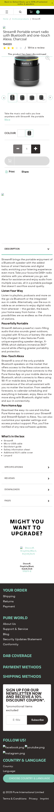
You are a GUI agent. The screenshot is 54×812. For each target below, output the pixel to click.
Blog (6, 634)
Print (11, 171)
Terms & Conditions (15, 798)
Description (12, 248)
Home (5, 19)
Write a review (36, 47)
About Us (9, 624)
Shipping (9, 596)
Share (25, 172)
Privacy (33, 798)
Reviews (9, 478)
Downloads (12, 489)
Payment (9, 606)
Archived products (20, 19)
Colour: (10, 133)
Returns (8, 601)
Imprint (44, 798)
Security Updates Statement (22, 639)
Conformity (10, 644)
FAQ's (7, 500)
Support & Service (15, 629)
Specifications (13, 467)
